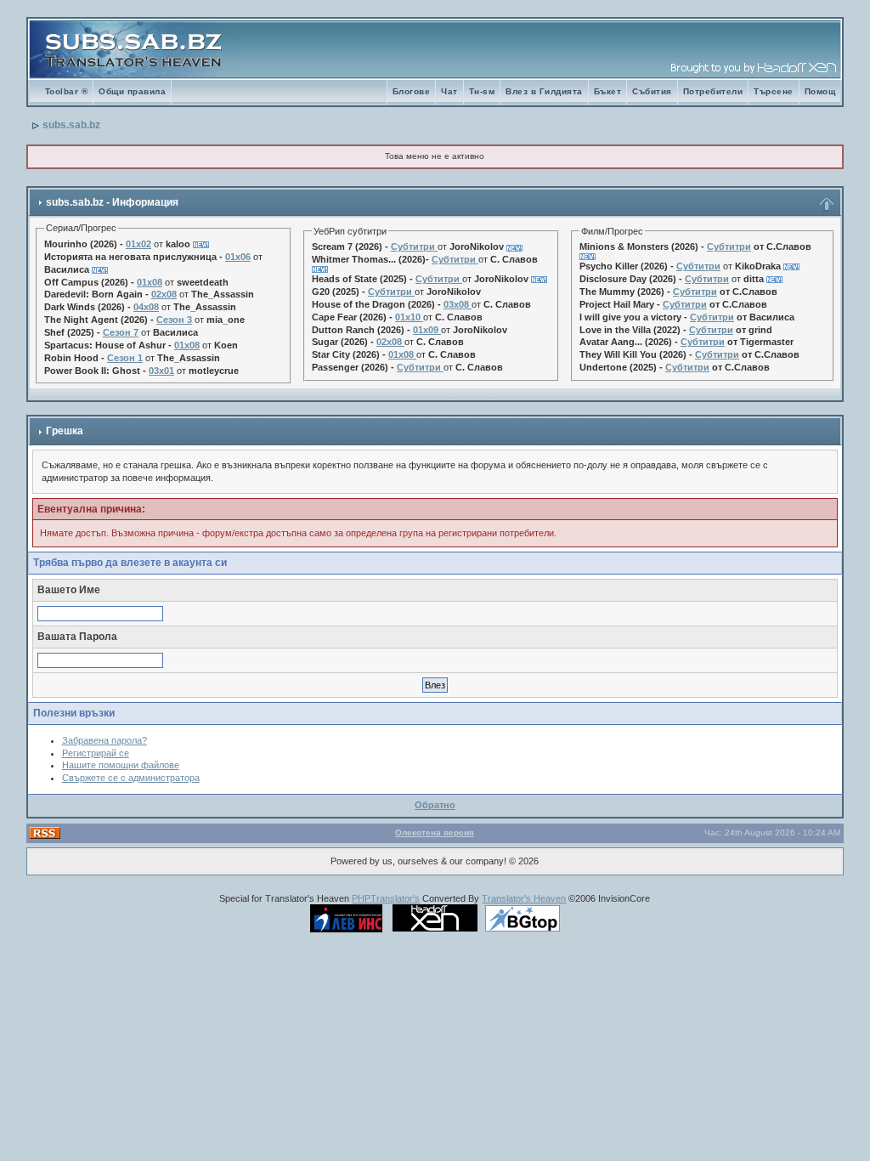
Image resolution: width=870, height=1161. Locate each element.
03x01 (161, 370)
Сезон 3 (174, 319)
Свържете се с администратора (131, 778)
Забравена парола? (104, 740)
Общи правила (132, 91)
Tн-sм (482, 91)
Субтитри (413, 246)
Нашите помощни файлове (120, 765)
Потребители (713, 91)
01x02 (138, 244)
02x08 (164, 294)
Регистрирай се (95, 753)
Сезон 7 (120, 332)
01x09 (425, 330)
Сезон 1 (125, 358)
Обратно (435, 805)
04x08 (146, 307)
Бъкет (608, 91)
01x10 (408, 317)
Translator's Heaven (524, 898)
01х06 (238, 257)
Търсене (774, 91)
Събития (652, 91)
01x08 (149, 282)
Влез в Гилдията (544, 91)
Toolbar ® (66, 91)
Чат (449, 91)
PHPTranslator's (386, 898)
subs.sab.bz (71, 125)
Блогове (412, 91)
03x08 (456, 304)
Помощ (820, 91)
